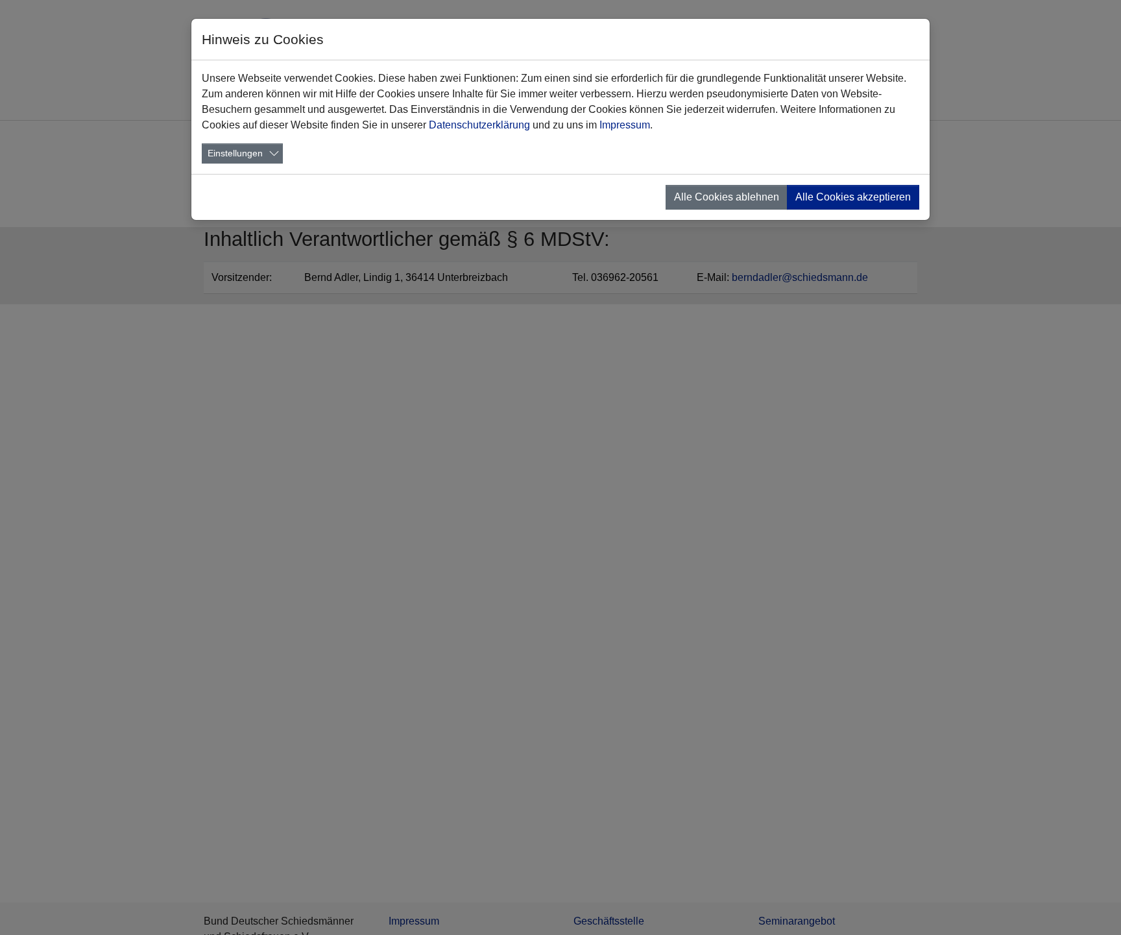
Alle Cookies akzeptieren (853, 196)
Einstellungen (235, 153)
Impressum (624, 124)
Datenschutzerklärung (479, 124)
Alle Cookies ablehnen (726, 196)
